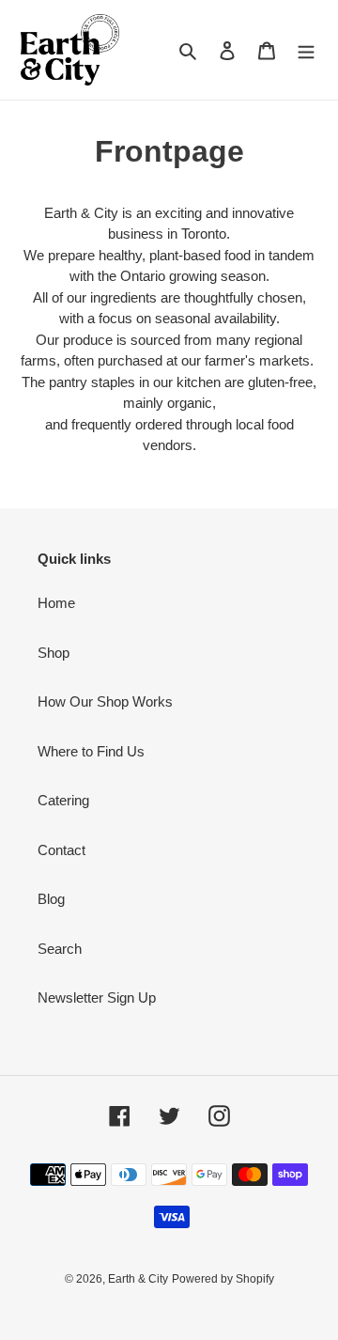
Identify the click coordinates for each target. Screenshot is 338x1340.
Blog (51, 899)
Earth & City (138, 1278)
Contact (61, 850)
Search (60, 949)
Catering (63, 800)
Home (56, 603)
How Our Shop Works (105, 701)
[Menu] (306, 50)
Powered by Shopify (223, 1278)
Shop (53, 653)
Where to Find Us (91, 751)
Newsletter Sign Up (97, 997)
